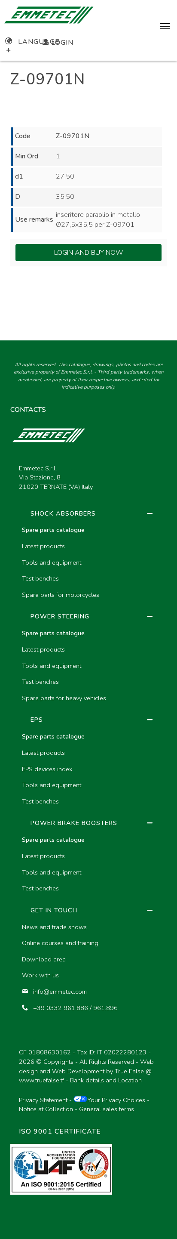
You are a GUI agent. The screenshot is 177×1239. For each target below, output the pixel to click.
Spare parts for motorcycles (60, 594)
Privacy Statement (43, 1100)
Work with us (40, 975)
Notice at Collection (46, 1109)
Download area (44, 959)
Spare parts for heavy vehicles (64, 698)
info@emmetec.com (60, 991)
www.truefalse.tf (41, 1080)
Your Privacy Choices (116, 1100)
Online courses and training (60, 943)
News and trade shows (54, 927)
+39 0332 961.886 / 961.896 (75, 1008)
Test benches (40, 578)
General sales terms (106, 1109)
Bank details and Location (106, 1080)
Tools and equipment (51, 562)
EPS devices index (47, 769)
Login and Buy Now (88, 252)
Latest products (43, 546)
